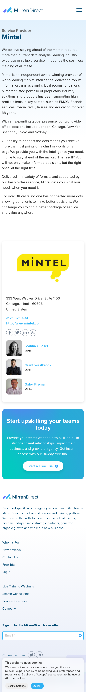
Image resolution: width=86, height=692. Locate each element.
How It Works (11, 550)
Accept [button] (37, 686)
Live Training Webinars (18, 586)
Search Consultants (15, 593)
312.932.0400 (17, 317)
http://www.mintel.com (24, 323)
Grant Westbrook (38, 365)
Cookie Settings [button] (17, 686)
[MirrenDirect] (23, 10)
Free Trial (8, 564)
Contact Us (10, 557)
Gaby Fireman (36, 384)
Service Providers (14, 601)
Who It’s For (10, 542)
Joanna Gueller (36, 345)
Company (9, 608)
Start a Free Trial (40, 466)
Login (6, 571)
